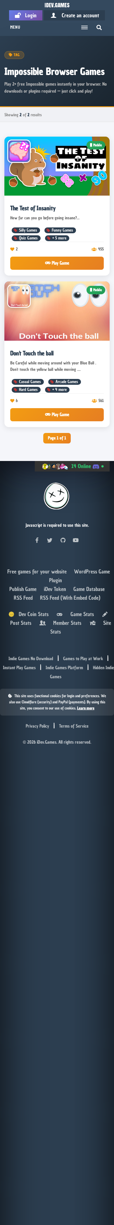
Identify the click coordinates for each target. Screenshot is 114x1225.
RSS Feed (24, 597)
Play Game (60, 263)
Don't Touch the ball (31, 353)
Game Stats (81, 614)
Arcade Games (67, 381)
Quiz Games (28, 238)
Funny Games (62, 230)
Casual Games (30, 381)
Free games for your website (37, 571)
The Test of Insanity (33, 208)
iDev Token (56, 589)
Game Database (89, 589)
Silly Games (28, 230)
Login (29, 15)
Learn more (85, 708)
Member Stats (65, 623)
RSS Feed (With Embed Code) (70, 597)
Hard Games (28, 389)
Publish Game (23, 589)
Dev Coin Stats (31, 614)
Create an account (78, 15)
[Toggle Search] (99, 27)
